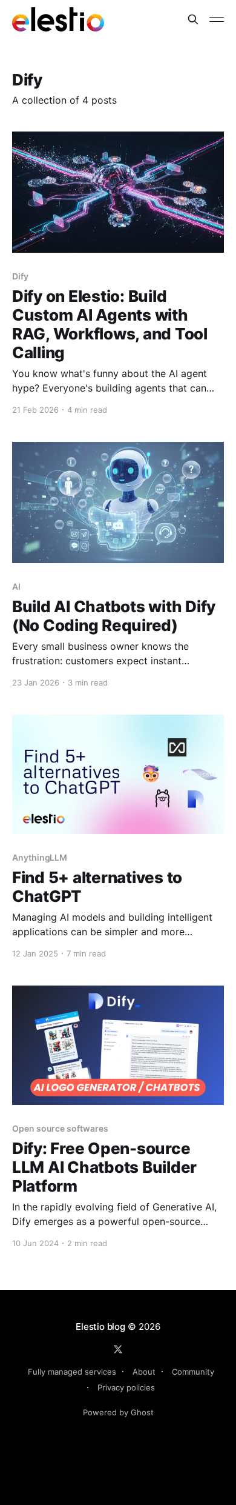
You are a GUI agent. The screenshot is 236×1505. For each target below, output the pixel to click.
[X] (118, 1349)
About (144, 1372)
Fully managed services (72, 1372)
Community (193, 1372)
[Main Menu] (217, 19)
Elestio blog (100, 1326)
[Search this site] (193, 19)
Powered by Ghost (118, 1412)
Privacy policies (126, 1387)
